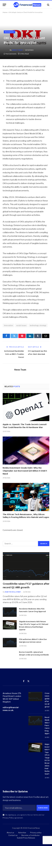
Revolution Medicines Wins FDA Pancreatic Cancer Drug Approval (32, 610)
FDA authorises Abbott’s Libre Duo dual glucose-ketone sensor (33, 641)
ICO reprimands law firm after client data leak (37, 353)
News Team (17, 50)
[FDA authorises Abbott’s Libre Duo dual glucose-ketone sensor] (10, 642)
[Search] (48, 5)
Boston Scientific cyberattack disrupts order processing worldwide (34, 653)
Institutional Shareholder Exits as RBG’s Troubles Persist (14, 354)
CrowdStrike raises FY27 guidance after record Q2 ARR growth (26, 586)
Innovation (8, 325)
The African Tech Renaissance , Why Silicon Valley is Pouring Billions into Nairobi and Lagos (26, 516)
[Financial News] (27, 4)
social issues (21, 325)
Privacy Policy (8, 818)
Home (5, 12)
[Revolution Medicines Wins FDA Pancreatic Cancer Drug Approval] (10, 612)
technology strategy (38, 325)
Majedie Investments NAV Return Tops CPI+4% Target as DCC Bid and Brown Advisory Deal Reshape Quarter (33, 625)
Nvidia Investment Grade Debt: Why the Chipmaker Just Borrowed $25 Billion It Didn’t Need (25, 471)
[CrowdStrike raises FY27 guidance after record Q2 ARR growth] (26, 566)
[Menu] (4, 5)
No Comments (11, 54)
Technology (9, 32)
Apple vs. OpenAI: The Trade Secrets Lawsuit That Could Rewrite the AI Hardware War (25, 426)
